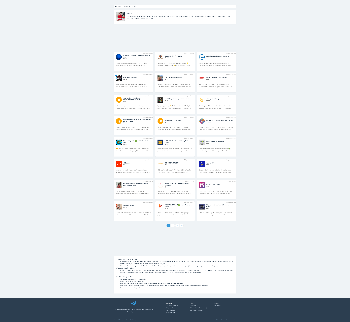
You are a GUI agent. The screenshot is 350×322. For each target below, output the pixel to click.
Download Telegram (196, 310)
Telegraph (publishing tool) (198, 308)
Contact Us (217, 306)
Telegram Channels (172, 306)
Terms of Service (231, 320)
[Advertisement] (168, 39)
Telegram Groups (171, 308)
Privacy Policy (220, 320)
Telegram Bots (170, 310)
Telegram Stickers (171, 312)
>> (182, 226)
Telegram (193, 306)
